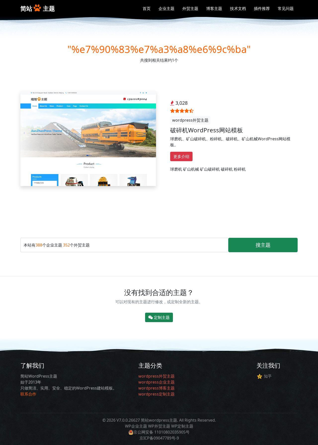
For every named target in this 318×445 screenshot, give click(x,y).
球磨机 (176, 169)
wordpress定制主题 (156, 394)
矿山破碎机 (210, 169)
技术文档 (238, 8)
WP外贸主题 (159, 426)
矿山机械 (191, 169)
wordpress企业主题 (156, 382)
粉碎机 (240, 169)
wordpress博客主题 (156, 388)
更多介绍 (181, 156)
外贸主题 (190, 8)
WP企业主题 (136, 426)
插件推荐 (262, 8)
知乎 (268, 376)
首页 (147, 8)
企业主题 (166, 8)
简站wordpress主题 (159, 420)
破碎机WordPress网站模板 (206, 130)
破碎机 (227, 169)
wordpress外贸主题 (190, 120)
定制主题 (161, 317)
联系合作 (28, 394)
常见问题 (286, 8)
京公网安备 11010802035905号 (161, 432)
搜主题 (263, 245)
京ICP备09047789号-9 (159, 438)
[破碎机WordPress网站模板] (88, 138)
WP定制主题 (182, 426)
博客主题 (214, 8)
